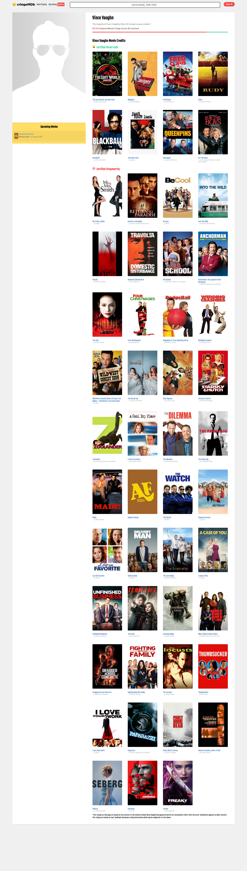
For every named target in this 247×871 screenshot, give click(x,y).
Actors (61, 4)
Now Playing (42, 4)
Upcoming (53, 4)
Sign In (229, 4)
